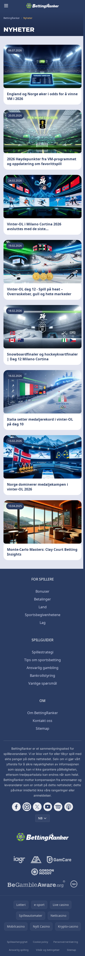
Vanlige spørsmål (42, 683)
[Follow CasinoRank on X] (37, 806)
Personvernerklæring (65, 941)
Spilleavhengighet (17, 941)
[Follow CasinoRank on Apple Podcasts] (68, 806)
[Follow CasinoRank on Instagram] (26, 806)
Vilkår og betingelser (48, 949)
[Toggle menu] (6, 5)
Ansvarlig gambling (42, 667)
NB (40, 818)
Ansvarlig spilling (19, 949)
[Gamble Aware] (36, 884)
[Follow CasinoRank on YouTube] (47, 806)
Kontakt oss (42, 720)
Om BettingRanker (42, 712)
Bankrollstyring (42, 675)
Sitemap (42, 728)
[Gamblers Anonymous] (36, 859)
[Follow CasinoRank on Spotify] (58, 806)
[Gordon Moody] (42, 871)
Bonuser (42, 591)
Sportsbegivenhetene (42, 614)
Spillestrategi (42, 652)
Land (43, 607)
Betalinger (42, 599)
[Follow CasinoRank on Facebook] (16, 806)
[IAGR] (19, 859)
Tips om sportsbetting (42, 660)
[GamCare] (59, 859)
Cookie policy (40, 941)
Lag (43, 622)
